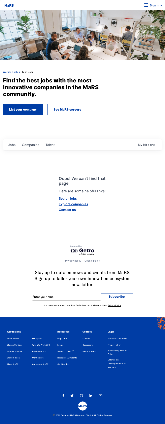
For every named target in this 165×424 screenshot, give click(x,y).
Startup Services (14, 345)
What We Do (13, 338)
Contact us (67, 210)
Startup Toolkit (64, 351)
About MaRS (12, 364)
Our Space (37, 338)
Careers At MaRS (40, 364)
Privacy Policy (114, 305)
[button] (140, 5)
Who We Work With (41, 345)
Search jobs (68, 198)
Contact (86, 338)
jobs (11, 145)
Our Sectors (37, 358)
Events (60, 345)
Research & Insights (67, 358)
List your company (23, 109)
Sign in (154, 5)
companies (30, 145)
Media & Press (89, 351)
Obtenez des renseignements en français (117, 363)
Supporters (87, 345)
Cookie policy (92, 260)
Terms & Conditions (117, 338)
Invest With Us (38, 351)
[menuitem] (19, 339)
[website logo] (9, 5)
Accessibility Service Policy (117, 352)
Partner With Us (14, 351)
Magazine (62, 338)
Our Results (62, 364)
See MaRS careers (67, 109)
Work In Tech (10, 72)
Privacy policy (73, 260)
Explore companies (73, 204)
